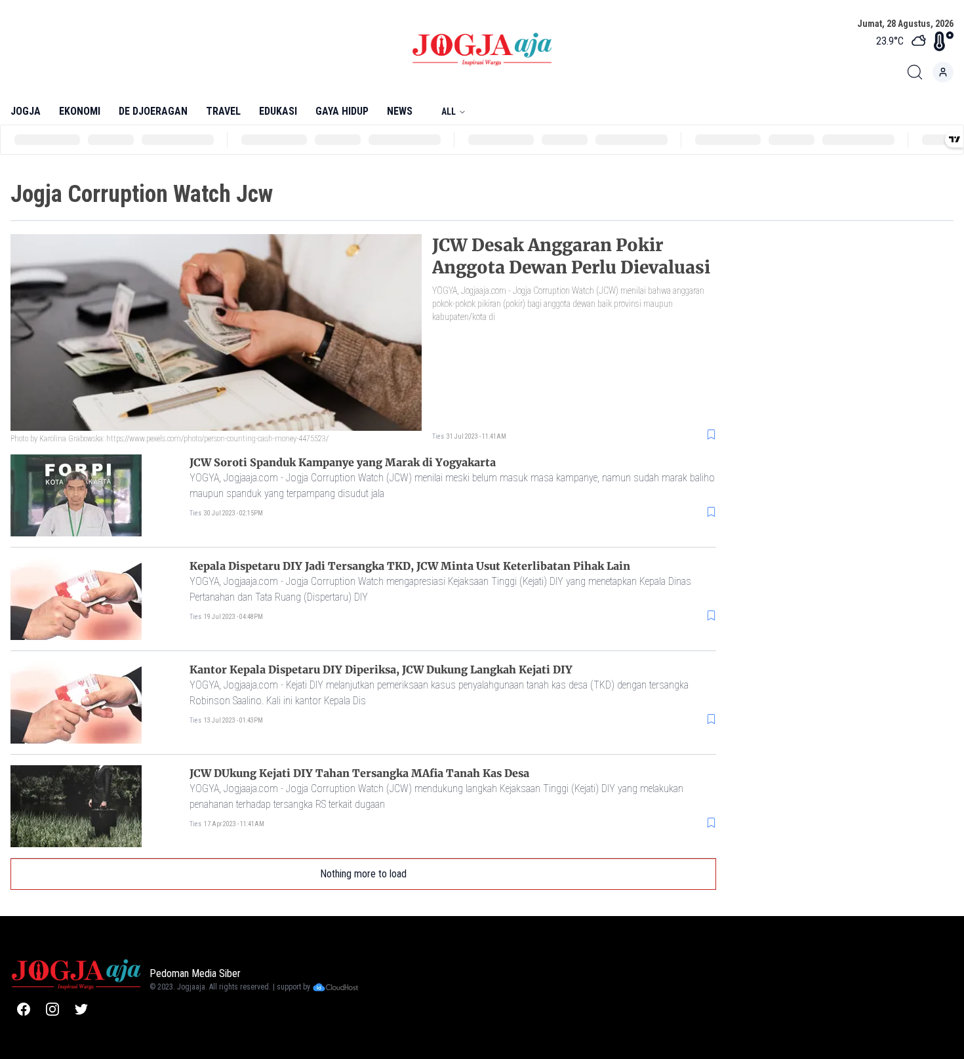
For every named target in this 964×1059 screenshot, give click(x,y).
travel (223, 111)
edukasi (278, 111)
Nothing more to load (363, 874)
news (399, 111)
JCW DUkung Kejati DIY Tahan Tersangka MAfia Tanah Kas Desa (359, 773)
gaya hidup (342, 111)
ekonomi (79, 111)
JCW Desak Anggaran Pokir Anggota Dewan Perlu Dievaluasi (571, 256)
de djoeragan (153, 111)
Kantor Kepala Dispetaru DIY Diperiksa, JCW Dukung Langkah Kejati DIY (381, 669)
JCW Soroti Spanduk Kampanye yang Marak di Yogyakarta (343, 462)
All (448, 111)
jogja (25, 111)
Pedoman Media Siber (195, 973)
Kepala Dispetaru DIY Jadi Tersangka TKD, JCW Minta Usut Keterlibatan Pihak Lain (410, 565)
